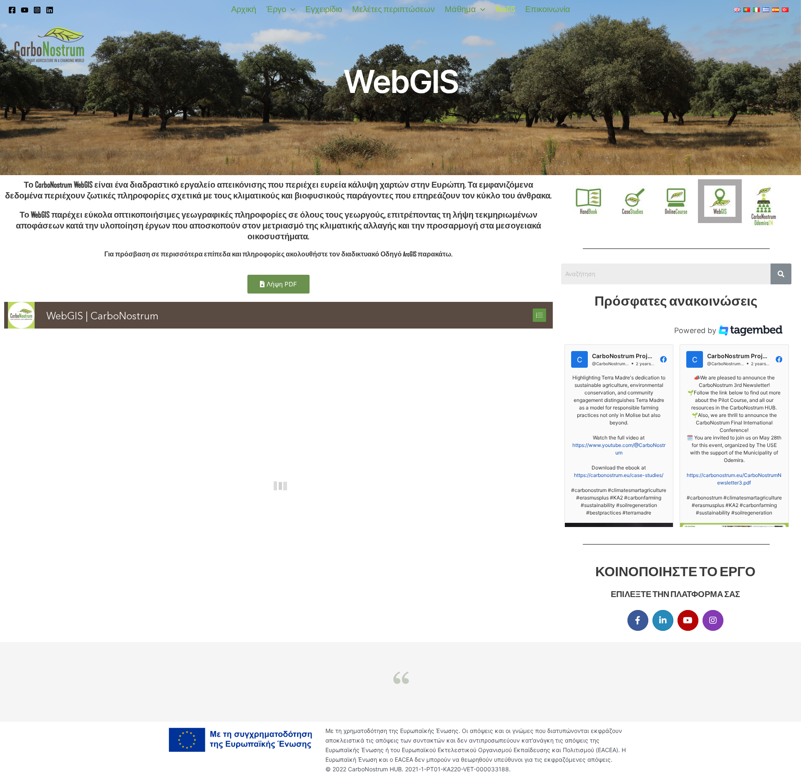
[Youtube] (24, 10)
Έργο (276, 9)
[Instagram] (37, 10)
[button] (290, 9)
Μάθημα (460, 9)
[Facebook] (12, 10)
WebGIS (505, 9)
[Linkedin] (49, 10)
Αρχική (243, 9)
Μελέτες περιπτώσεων (393, 9)
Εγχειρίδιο (323, 9)
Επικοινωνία (547, 9)
